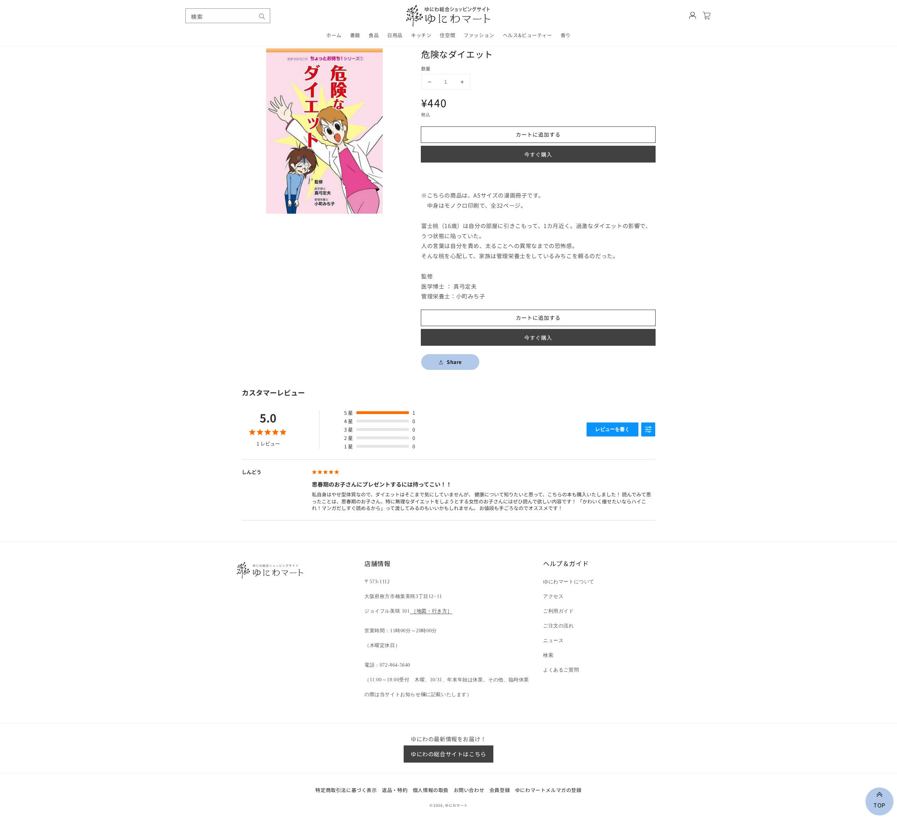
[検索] (262, 16)
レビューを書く (612, 429)
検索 (548, 655)
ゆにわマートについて (568, 581)
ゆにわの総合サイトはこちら (448, 754)
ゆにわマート (456, 805)
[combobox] (228, 16)
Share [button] (454, 361)
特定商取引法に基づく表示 (346, 789)
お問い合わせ (469, 789)
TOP (879, 804)
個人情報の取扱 (430, 789)
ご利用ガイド (558, 611)
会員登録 (499, 789)
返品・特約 (395, 789)
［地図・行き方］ (431, 611)
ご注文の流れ (558, 625)
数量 (426, 68)
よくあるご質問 (561, 670)
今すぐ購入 (538, 154)
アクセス (553, 596)
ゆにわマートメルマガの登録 (548, 789)
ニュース (553, 640)
